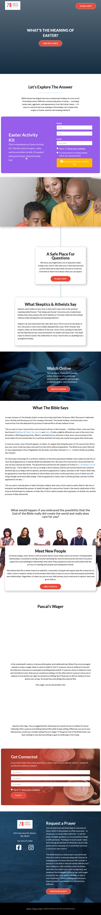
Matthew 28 (20, 432)
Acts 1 (70, 450)
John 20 (48, 432)
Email (59, 139)
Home (28, 909)
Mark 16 (30, 432)
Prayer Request (58, 891)
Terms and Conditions (76, 148)
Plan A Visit (86, 6)
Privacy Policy (37, 909)
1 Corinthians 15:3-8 (86, 464)
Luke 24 (37, 432)
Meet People (50, 586)
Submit (18, 795)
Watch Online (58, 389)
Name (59, 123)
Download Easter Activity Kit (76, 163)
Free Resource (50, 43)
